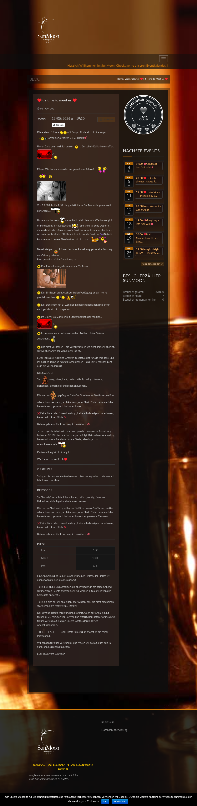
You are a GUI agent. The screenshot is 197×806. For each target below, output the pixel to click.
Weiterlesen (120, 801)
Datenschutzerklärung (114, 730)
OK (105, 801)
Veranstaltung (132, 79)
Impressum (107, 722)
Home (120, 79)
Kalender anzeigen (151, 264)
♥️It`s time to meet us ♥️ (57, 100)
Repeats (59, 125)
